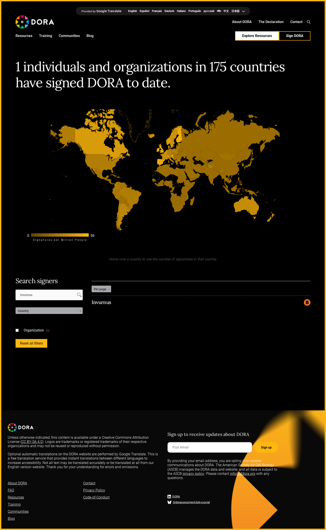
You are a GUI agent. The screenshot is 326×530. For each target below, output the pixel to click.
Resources (24, 36)
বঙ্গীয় (219, 11)
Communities (69, 36)
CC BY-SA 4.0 (32, 442)
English (132, 11)
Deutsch (169, 11)
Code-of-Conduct (96, 497)
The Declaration (271, 22)
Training (45, 36)
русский (209, 11)
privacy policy (193, 473)
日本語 (236, 11)
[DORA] (35, 22)
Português (195, 11)
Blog (90, 36)
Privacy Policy (94, 490)
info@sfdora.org (242, 473)
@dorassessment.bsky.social (191, 502)
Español (144, 11)
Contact (296, 22)
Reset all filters (31, 343)
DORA (176, 496)
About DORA (242, 22)
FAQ (11, 490)
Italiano (181, 11)
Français (157, 11)
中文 (226, 11)
